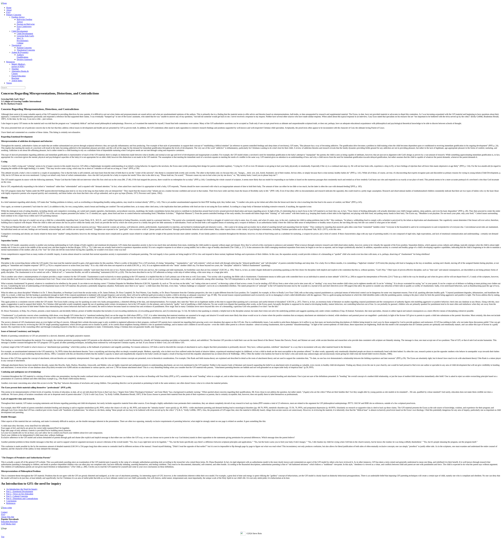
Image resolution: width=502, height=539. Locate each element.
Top (2, 537)
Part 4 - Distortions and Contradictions (22, 498)
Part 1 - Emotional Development (19, 491)
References (10, 503)
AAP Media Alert (8, 524)
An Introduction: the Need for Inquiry (21, 489)
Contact (4, 512)
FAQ (3, 514)
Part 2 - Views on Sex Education (19, 494)
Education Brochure (9, 521)
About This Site (7, 517)
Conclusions (11, 501)
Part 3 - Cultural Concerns (17, 496)
